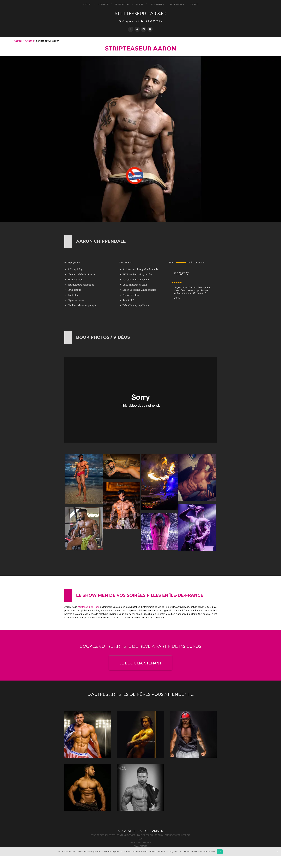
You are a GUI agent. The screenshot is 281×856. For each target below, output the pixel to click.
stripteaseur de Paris (88, 607)
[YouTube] (150, 29)
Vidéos (194, 4)
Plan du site (140, 846)
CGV (140, 839)
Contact (103, 4)
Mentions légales (140, 842)
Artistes (29, 40)
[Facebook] (130, 29)
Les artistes (157, 4)
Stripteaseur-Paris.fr (140, 13)
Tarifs (139, 4)
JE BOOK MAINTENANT (141, 663)
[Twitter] (137, 29)
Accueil (87, 4)
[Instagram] (143, 29)
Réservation (122, 4)
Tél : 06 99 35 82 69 (151, 21)
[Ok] (277, 851)
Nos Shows (177, 4)
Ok (220, 851)
